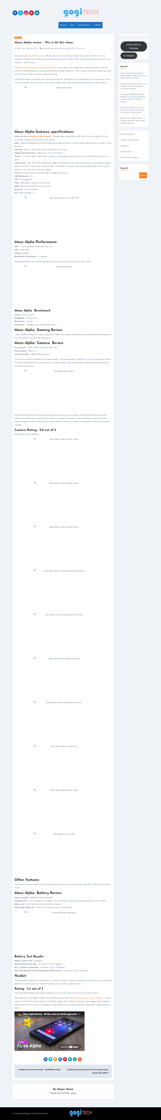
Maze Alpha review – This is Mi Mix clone (43, 42)
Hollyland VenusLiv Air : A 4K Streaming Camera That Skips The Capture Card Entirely (132, 110)
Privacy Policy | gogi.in (129, 157)
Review (18, 38)
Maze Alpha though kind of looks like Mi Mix (36, 68)
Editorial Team (126, 152)
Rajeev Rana (65, 1089)
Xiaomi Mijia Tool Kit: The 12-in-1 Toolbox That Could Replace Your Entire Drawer (133, 86)
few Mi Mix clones (36, 56)
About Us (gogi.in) (127, 134)
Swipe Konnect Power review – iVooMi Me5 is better (40, 1070)
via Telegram (128, 56)
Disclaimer (124, 146)
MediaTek (45, 48)
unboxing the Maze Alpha (39, 136)
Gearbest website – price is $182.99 (88, 998)
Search (124, 168)
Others (98, 25)
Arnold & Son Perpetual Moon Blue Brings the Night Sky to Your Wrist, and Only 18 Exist (133, 75)
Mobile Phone (83, 25)
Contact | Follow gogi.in (129, 140)
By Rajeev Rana (20, 48)
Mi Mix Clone (79, 48)
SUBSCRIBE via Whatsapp (133, 46)
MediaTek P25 (70, 48)
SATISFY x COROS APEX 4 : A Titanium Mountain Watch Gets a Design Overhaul (133, 120)
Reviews (63, 25)
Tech (72, 25)
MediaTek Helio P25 (57, 48)
